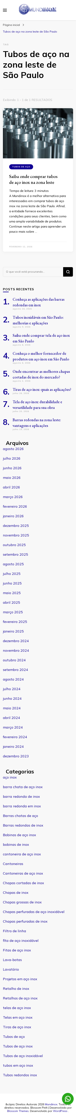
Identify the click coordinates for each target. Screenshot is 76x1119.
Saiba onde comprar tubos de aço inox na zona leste (33, 179)
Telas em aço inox (18, 1017)
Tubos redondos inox (20, 1075)
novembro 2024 (16, 650)
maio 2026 (12, 477)
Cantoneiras (13, 863)
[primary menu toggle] (5, 10)
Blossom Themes (18, 1111)
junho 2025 (12, 583)
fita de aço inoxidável (21, 940)
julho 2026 (11, 458)
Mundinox (51, 1104)
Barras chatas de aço (20, 815)
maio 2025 (12, 593)
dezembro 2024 (16, 641)
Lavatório (11, 969)
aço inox (10, 777)
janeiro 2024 (13, 746)
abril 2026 (11, 487)
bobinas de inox (16, 844)
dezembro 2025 (16, 525)
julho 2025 (11, 573)
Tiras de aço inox (17, 1027)
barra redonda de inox (21, 796)
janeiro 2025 (13, 631)
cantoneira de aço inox (22, 854)
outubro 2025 (14, 545)
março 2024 (13, 727)
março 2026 (13, 497)
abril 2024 (11, 717)
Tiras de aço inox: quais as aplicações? (42, 389)
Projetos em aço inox (20, 979)
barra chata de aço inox (23, 787)
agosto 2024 (13, 679)
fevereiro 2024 (15, 737)
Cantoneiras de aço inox (23, 873)
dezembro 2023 (16, 756)
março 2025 (13, 612)
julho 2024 (11, 689)
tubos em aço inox (18, 1065)
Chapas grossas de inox (22, 902)
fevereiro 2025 (15, 621)
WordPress (60, 1111)
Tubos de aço (21, 166)
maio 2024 (12, 708)
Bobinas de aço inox (19, 835)
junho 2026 (12, 468)
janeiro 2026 (13, 516)
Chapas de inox (15, 892)
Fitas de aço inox (17, 950)
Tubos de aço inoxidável (23, 1056)
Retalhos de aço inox (20, 998)
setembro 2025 (15, 554)
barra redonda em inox (22, 806)
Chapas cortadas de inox (23, 883)
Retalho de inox (16, 988)
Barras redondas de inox (23, 825)
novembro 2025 (16, 535)
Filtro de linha (14, 931)
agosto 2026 (13, 449)
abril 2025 (11, 602)
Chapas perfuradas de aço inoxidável (34, 911)
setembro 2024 (15, 669)
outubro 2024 (14, 660)
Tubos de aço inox (18, 1046)
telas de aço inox (17, 1008)
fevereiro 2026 (15, 506)
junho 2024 (12, 698)
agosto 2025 (13, 564)
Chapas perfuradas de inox (25, 921)
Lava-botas (12, 959)
